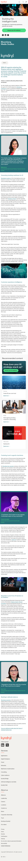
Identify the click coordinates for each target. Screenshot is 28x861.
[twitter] (7, 745)
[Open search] (23, 2)
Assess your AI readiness (14, 30)
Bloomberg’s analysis (6, 178)
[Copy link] (8, 35)
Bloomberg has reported (8, 466)
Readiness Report (12, 198)
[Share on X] (3, 35)
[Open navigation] (26, 2)
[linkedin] (2, 745)
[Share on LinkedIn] (5, 35)
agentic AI (14, 539)
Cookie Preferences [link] (5, 845)
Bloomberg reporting (5, 700)
